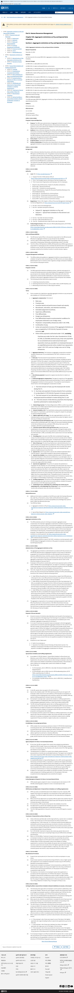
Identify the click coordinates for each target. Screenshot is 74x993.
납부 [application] (11, 12)
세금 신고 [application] (5, 12)
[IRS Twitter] (63, 986)
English (47, 977)
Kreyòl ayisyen (48, 975)
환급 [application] (16, 12)
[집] (4, 7)
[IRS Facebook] (61, 986)
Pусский (47, 969)
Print (66, 947)
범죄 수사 (32, 969)
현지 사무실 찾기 (5, 973)
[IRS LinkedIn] (69, 986)
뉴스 (49, 8)
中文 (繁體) (48, 963)
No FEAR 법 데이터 (20, 972)
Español (47, 957)
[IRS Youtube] (71, 986)
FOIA (17, 969)
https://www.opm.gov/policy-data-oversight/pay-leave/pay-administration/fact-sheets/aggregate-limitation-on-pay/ (52, 506)
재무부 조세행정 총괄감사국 (66, 961)
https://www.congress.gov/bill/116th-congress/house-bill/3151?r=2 (48, 178)
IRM (4, 17)
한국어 (54, 8)
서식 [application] (29, 12)
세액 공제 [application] (23, 12)
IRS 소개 (3, 957)
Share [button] (58, 947)
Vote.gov (62, 972)
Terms (14, 50)
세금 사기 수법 (34, 963)
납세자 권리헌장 (20, 957)
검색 (72, 12)
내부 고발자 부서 (34, 972)
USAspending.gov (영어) (66, 968)
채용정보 (3, 960)
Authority (15, 40)
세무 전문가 (63, 8)
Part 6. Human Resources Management (15, 17)
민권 (17, 966)
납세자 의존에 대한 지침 (22, 975)
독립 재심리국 (19, 963)
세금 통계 (3, 968)
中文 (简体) (48, 960)
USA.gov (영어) (63, 965)
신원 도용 (32, 960)
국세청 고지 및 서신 (35, 957)
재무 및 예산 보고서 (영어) (7, 964)
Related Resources (17, 52)
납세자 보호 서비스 (21, 960)
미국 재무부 (63, 957)
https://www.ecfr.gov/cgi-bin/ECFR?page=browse (57, 203)
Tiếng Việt (47, 972)
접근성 (71, 991)
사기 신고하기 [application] (37, 12)
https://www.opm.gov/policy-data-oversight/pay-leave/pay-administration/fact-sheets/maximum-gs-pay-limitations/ (51, 535)
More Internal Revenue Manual (49, 941)
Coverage (15, 69)
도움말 (43, 8)
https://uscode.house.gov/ (43, 174)
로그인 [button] (70, 8)
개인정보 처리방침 (63, 991)
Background (15, 38)
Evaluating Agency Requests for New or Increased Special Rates (14, 79)
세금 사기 (32, 966)
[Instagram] (66, 986)
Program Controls (17, 49)
